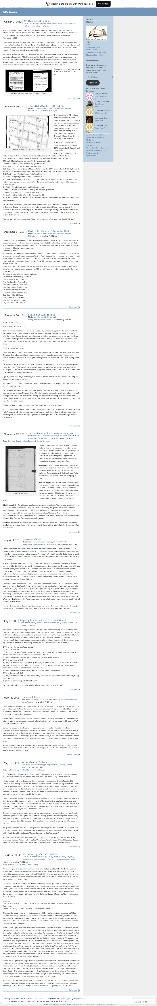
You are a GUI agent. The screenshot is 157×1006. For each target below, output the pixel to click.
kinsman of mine (101, 101)
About (88, 45)
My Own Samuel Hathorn (37, 20)
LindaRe (98, 110)
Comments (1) (74, 223)
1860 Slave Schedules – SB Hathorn (46, 105)
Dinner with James (31, 696)
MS (57, 765)
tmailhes (98, 118)
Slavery (35, 864)
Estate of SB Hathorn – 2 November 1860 (48, 230)
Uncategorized (45, 320)
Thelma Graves (13, 322)
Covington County (39, 23)
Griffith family (52, 699)
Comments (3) (74, 426)
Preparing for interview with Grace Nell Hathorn (43, 620)
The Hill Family (91, 50)
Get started (103, 4)
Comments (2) (74, 613)
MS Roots (10, 12)
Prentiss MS (24, 770)
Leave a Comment (73, 98)
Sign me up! (92, 83)
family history (52, 23)
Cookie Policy (60, 1001)
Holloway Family (42, 623)
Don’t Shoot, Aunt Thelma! (41, 314)
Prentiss (37, 320)
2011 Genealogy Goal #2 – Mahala (40, 854)
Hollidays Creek (26, 864)
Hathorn (60, 23)
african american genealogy (47, 108)
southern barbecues (37, 770)
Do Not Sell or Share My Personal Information (97, 1005)
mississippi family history (42, 544)
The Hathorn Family (93, 47)
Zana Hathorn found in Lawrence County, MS (50, 433)
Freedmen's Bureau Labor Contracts (41, 859)
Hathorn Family (27, 441)
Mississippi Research (42, 441)
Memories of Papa (32, 539)
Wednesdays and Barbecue (35, 762)
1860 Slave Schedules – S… (102, 96)
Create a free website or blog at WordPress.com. (61, 1005)
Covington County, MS (66, 436)
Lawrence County (46, 438)
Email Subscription (93, 61)
